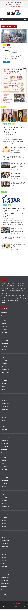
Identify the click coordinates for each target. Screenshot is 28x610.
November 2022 (5, 440)
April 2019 (3, 563)
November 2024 (5, 372)
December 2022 (5, 437)
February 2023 (4, 432)
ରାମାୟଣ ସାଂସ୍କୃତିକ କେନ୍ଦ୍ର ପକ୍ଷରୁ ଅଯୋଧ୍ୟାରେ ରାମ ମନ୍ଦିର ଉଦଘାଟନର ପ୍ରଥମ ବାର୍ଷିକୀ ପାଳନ (18, 175)
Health (9, 124)
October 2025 (4, 340)
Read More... (4, 302)
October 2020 (4, 512)
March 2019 (4, 566)
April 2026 (3, 323)
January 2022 (4, 469)
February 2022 (4, 466)
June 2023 (3, 420)
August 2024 (4, 380)
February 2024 (4, 397)
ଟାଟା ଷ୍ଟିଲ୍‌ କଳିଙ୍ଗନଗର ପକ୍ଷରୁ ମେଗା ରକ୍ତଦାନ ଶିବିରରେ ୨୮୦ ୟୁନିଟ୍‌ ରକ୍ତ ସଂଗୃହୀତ (14, 238)
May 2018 (3, 594)
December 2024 (5, 369)
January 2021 (4, 503)
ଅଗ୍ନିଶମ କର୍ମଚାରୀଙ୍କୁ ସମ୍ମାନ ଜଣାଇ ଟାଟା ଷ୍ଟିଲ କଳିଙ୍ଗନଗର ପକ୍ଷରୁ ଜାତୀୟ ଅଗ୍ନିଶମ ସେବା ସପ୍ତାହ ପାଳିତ (14, 157)
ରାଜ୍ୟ (8, 45)
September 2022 (5, 446)
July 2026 (3, 315)
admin (11, 47)
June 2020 (3, 523)
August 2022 (4, 449)
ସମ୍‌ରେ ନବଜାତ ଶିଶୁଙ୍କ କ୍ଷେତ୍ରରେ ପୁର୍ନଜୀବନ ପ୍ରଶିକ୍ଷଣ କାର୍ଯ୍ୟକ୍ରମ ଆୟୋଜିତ (18, 184)
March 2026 (4, 326)
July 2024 (3, 383)
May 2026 (3, 320)
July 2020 (3, 520)
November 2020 (5, 509)
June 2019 (3, 557)
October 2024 (4, 375)
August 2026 (4, 312)
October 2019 (4, 546)
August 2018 (4, 586)
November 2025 (5, 337)
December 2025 (5, 335)
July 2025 (3, 349)
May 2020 (3, 526)
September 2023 (5, 412)
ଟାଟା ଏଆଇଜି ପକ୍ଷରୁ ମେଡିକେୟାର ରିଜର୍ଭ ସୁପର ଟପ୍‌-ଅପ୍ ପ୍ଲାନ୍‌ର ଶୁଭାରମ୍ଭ (18, 246)
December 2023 (5, 403)
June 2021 (3, 489)
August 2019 (4, 552)
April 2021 (3, 494)
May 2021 (3, 492)
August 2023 (4, 415)
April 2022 (3, 460)
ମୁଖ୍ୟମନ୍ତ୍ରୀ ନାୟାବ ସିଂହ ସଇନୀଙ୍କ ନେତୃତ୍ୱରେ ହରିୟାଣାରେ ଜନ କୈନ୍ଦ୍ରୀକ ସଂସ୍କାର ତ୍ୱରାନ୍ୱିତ (18, 149)
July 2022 (3, 452)
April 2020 (3, 529)
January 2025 (4, 366)
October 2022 (4, 443)
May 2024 (3, 389)
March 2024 (4, 395)
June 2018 (3, 591)
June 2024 (3, 386)
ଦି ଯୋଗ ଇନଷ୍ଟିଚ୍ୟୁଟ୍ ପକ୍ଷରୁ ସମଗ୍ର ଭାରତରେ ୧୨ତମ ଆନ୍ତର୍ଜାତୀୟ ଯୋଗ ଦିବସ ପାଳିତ (17, 230)
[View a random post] (25, 19)
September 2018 (5, 583)
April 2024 (3, 392)
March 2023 (4, 429)
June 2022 (3, 455)
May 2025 (3, 355)
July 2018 (3, 589)
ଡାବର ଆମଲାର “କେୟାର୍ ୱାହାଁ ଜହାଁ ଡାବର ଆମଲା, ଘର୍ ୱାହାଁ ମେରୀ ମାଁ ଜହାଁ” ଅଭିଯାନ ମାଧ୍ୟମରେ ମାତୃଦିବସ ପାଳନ (14, 131)
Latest (4, 45)
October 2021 (4, 477)
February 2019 (4, 569)
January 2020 (4, 537)
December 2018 (5, 574)
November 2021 (5, 474)
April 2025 (3, 358)
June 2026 (3, 318)
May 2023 (3, 423)
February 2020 (4, 534)
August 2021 (4, 483)
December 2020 (5, 506)
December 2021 (5, 472)
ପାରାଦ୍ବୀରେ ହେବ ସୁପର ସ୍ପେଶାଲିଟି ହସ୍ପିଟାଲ (10, 51)
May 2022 (3, 457)
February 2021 (4, 500)
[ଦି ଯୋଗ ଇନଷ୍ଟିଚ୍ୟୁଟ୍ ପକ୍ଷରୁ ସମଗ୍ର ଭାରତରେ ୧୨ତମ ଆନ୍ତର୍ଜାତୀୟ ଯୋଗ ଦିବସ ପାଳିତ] (5, 231)
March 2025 (4, 360)
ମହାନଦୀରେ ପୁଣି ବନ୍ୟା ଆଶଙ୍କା (14, 4)
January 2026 (4, 332)
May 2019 (3, 560)
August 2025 (4, 346)
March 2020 (4, 532)
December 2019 (5, 540)
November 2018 (5, 577)
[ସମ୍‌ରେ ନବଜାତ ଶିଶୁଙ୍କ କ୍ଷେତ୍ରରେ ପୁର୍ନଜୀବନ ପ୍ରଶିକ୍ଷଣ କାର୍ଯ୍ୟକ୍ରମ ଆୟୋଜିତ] (5, 185)
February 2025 (4, 363)
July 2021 (3, 486)
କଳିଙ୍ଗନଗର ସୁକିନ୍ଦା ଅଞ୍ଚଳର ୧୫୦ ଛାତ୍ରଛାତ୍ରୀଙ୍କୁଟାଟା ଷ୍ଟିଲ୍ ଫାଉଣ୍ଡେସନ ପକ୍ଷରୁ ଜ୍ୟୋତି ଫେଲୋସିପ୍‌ (18, 165)
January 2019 (4, 572)
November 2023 (5, 406)
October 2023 (4, 409)
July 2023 (3, 417)
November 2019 (5, 543)
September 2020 (5, 514)
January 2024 (4, 400)
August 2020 (4, 517)
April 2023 (3, 426)
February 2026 (4, 329)
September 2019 (5, 549)
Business (4, 124)
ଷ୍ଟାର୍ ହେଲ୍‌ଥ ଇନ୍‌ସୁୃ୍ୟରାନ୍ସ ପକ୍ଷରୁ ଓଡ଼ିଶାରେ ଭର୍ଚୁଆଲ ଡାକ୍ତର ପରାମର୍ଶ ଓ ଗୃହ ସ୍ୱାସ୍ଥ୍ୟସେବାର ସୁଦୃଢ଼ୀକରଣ (14, 212)
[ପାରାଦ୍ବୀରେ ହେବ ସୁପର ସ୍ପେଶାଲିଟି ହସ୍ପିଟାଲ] (14, 36)
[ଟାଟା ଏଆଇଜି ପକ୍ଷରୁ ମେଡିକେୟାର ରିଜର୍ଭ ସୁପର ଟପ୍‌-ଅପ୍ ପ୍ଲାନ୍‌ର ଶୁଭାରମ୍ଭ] (5, 247)
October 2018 (4, 580)
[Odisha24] (3, 19)
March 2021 (4, 497)
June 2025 (3, 352)
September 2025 (5, 343)
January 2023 (4, 435)
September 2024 (5, 377)
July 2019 (3, 554)
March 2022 (4, 463)
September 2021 (5, 480)
